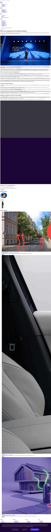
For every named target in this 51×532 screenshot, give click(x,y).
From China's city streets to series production (7, 454)
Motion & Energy (4, 12)
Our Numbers (3, 5)
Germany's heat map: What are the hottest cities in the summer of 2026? (10, 252)
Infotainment (3, 10)
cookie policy (31, 526)
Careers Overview (4, 20)
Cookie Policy (41, 522)
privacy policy (27, 526)
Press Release (3, 522)
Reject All (24, 529)
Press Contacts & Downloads (5, 17)
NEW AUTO (10, 73)
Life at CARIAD (4, 23)
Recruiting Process (4, 25)
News (2, 521)
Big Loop (44, 78)
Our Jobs (3, 21)
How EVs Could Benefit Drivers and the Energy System (8, 515)
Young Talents (3, 22)
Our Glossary (3, 6)
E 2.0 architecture (12, 87)
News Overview (4, 15)
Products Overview (4, 9)
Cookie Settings (2, 189)
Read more (3, 516)
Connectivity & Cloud (4, 11)
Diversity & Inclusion (4, 24)
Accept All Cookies (35, 529)
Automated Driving (16, 522)
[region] (25, 527)
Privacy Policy (41, 521)
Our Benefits (28, 522)
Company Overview (4, 4)
